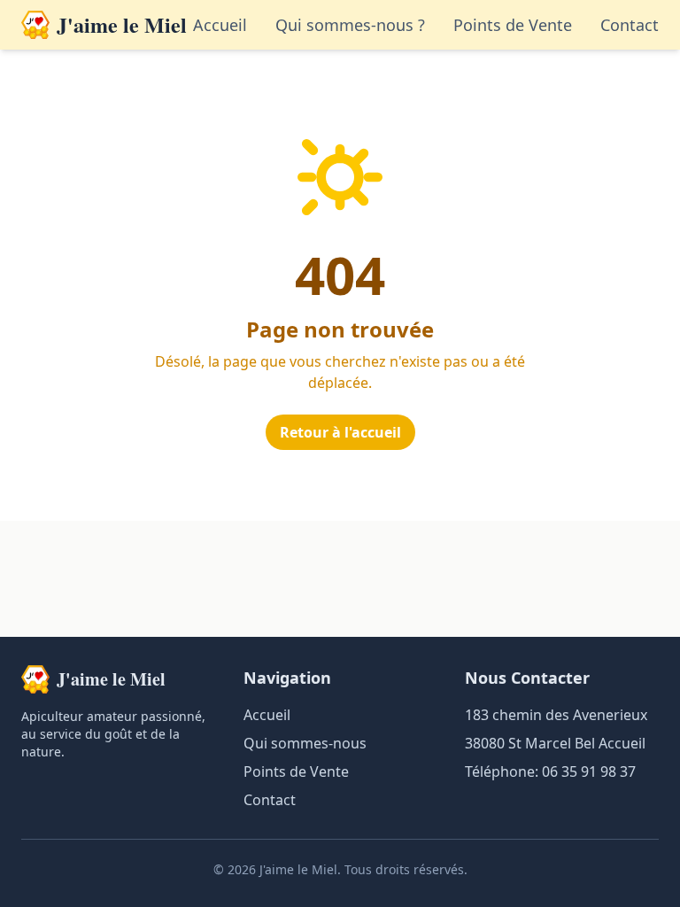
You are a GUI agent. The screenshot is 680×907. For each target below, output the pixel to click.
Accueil (220, 24)
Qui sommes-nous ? (350, 24)
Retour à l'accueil (340, 432)
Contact (629, 24)
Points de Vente (512, 24)
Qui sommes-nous (305, 743)
